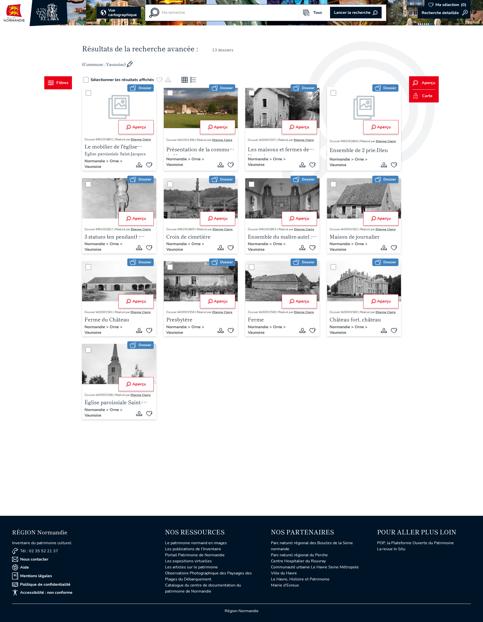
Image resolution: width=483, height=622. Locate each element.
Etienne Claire (141, 139)
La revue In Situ (391, 549)
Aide (24, 567)
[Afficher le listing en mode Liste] (193, 80)
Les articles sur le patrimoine (191, 567)
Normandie (95, 161)
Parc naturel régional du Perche (299, 555)
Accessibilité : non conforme (46, 592)
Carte (427, 96)
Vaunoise (93, 166)
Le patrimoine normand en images (196, 543)
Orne (115, 161)
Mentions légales (36, 576)
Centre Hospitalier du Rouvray (298, 561)
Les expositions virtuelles (188, 561)
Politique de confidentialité (45, 584)
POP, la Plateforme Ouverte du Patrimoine (415, 543)
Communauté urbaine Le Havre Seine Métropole (315, 567)
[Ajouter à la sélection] (149, 165)
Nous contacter (34, 559)
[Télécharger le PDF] (139, 165)
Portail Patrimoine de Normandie (195, 555)
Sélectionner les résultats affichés (122, 80)
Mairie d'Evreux (285, 585)
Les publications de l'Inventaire (193, 549)
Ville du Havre (284, 573)
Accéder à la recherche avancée (444, 13)
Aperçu (139, 127)
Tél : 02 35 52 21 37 (39, 551)
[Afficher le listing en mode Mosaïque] (185, 80)
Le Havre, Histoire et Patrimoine (300, 579)
